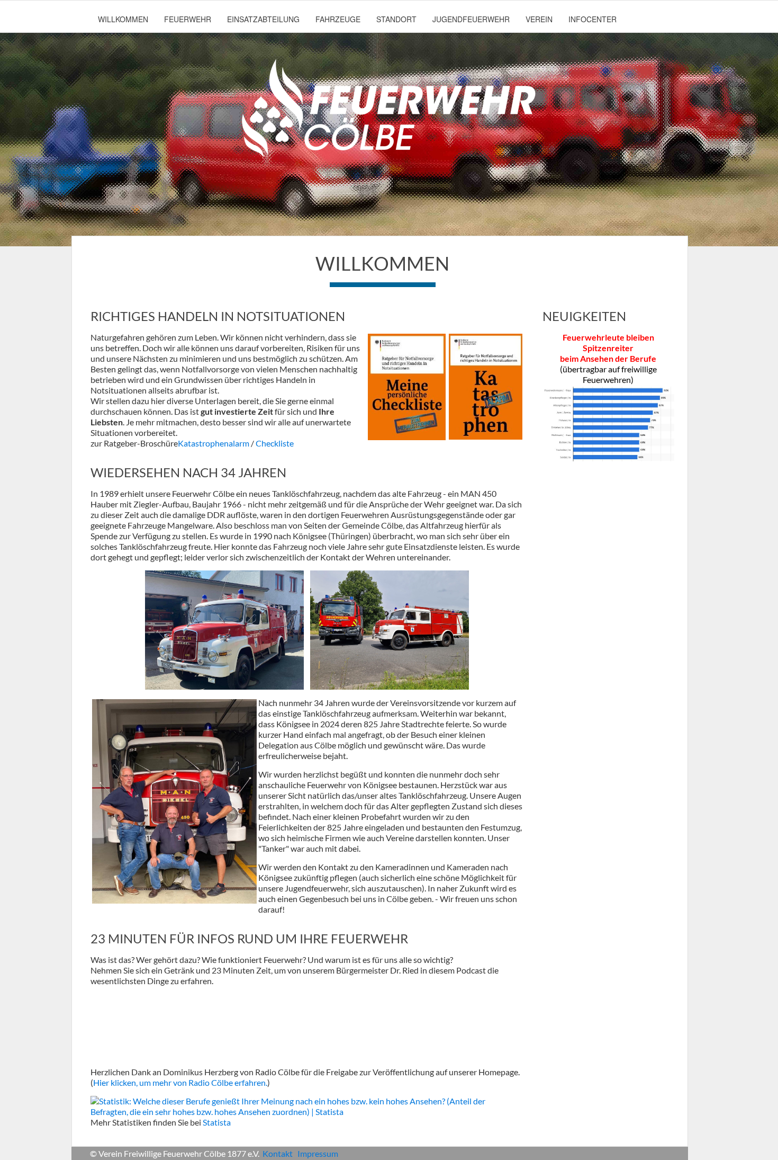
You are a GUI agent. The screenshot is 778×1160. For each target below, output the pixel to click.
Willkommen (123, 19)
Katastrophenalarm (214, 443)
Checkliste (275, 443)
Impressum (317, 1153)
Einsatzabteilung (263, 19)
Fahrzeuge (337, 19)
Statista (217, 1122)
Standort (396, 19)
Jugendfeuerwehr (471, 19)
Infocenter (592, 19)
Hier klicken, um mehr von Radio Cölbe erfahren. (180, 1082)
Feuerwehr (187, 19)
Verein (539, 19)
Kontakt (278, 1153)
